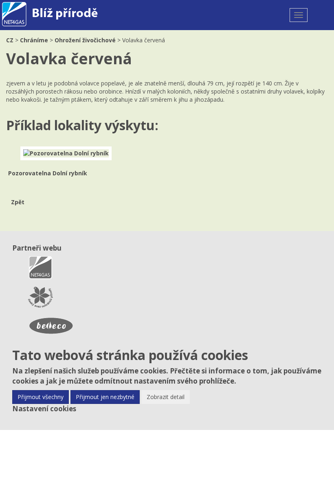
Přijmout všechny (41, 397)
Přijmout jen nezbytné (105, 397)
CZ (9, 40)
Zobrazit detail (166, 397)
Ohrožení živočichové (85, 40)
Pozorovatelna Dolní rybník (47, 173)
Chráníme (34, 40)
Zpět (17, 202)
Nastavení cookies (44, 408)
